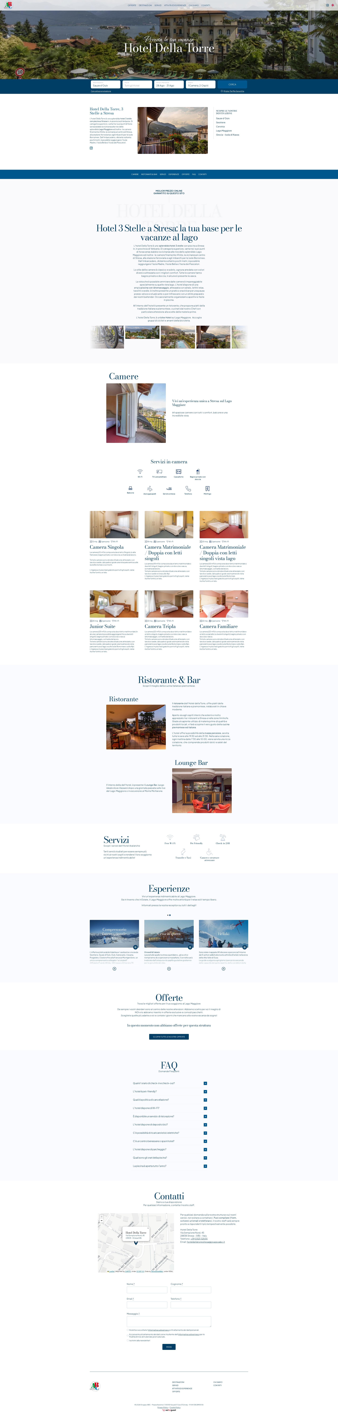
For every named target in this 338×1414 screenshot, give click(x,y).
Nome (131, 1284)
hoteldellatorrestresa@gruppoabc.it (206, 1241)
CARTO (128, 1271)
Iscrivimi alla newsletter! (139, 1340)
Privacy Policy (163, 1407)
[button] (167, 915)
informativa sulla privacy (158, 1330)
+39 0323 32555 (199, 1238)
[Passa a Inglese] (332, 5)
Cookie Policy (175, 1407)
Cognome (177, 1284)
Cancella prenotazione (101, 91)
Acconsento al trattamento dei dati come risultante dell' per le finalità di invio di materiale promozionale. (167, 1335)
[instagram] (91, 148)
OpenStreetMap (157, 1271)
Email (130, 1298)
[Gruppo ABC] (8, 5)
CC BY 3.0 (140, 1271)
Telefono (176, 1298)
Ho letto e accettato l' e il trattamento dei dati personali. (164, 1330)
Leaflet (111, 1271)
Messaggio (133, 1313)
